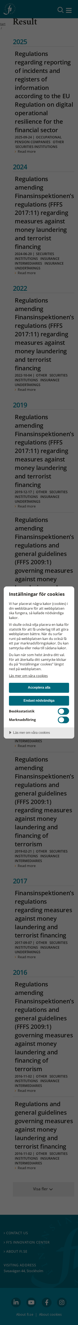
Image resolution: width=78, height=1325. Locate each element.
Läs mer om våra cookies (28, 675)
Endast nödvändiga (39, 700)
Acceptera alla (39, 687)
